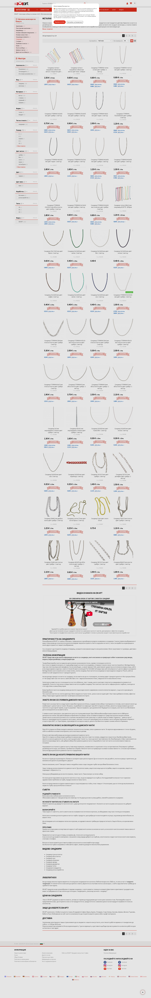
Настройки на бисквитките (74, 22)
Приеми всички (60, 22)
